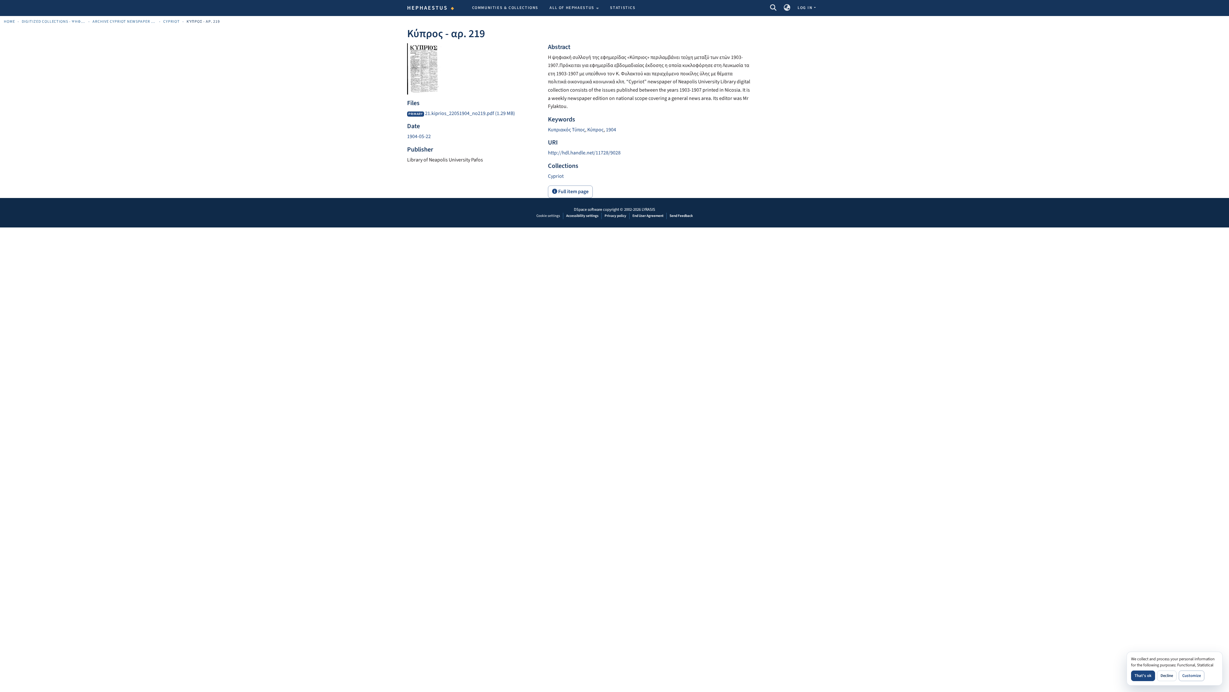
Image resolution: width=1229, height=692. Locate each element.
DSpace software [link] (588, 209)
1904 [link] (611, 129)
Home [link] (9, 21)
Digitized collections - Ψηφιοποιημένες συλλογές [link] (54, 21)
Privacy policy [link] (615, 215)
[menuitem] (574, 8)
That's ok (1143, 676)
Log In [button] (806, 8)
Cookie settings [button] (548, 215)
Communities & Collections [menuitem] (505, 8)
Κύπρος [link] (595, 129)
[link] (473, 114)
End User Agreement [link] (647, 215)
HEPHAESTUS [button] (427, 8)
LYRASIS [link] (648, 209)
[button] (773, 8)
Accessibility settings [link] (582, 215)
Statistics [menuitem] (622, 8)
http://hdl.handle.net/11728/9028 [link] (584, 152)
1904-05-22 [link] (419, 136)
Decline (1167, 676)
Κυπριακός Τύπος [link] (566, 129)
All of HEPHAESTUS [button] (572, 8)
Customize (1191, 676)
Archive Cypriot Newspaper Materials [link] (124, 21)
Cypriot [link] (171, 21)
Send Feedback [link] (681, 215)
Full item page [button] (573, 191)
